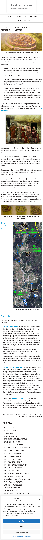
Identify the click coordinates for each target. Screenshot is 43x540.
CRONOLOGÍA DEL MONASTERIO (15, 439)
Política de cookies (17, 536)
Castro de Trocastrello (13, 367)
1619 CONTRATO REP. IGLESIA (15, 451)
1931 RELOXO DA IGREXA (13, 462)
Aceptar (21, 521)
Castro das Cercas (11, 327)
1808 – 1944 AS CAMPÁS (13, 456)
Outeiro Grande (17, 399)
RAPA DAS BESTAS (11, 491)
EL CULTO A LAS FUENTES (13, 482)
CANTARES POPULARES (12, 488)
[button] (39, 499)
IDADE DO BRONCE (11, 430)
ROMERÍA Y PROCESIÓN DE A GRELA (17, 479)
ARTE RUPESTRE (10, 428)
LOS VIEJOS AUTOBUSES (13, 485)
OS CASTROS (8, 433)
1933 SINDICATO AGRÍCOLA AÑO (16, 465)
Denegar (21, 526)
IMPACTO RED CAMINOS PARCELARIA (17, 494)
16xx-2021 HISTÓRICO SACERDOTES (17, 448)
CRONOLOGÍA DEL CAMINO (13, 445)
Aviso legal (28, 536)
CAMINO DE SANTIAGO (12, 442)
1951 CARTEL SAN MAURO (13, 468)
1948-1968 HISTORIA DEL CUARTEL (17, 474)
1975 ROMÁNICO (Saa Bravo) (14, 476)
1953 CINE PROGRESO (12, 471)
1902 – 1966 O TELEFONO (13, 459)
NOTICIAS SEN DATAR (12, 436)
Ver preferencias (21, 532)
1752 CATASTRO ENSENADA (14, 453)
